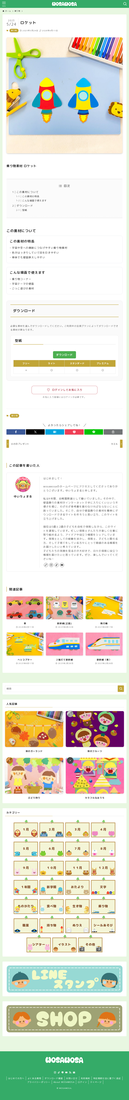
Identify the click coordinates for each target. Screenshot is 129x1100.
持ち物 (51, 925)
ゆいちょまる (23, 496)
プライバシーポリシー (38, 1082)
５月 (25, 848)
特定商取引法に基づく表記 (107, 1078)
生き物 (77, 906)
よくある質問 (34, 1078)
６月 (51, 848)
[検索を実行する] (121, 688)
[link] (46, 565)
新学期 (51, 887)
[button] (15, 432)
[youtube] (62, 565)
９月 (25, 868)
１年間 (26, 887)
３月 (77, 829)
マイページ (96, 1082)
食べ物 (51, 906)
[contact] (74, 1072)
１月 (25, 829)
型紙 (24, 210)
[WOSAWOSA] (64, 4)
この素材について (28, 192)
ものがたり (26, 906)
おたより (77, 887)
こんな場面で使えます (34, 200)
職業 (25, 925)
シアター (38, 944)
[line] (62, 1072)
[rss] (70, 1072)
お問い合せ (72, 1078)
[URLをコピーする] (113, 432)
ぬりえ (77, 925)
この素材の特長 (30, 196)
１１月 (77, 868)
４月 (103, 829)
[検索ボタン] (125, 4)
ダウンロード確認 (54, 1078)
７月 (77, 848)
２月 (51, 829)
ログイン (82, 1082)
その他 (90, 944)
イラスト (64, 944)
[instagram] (51, 565)
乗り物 (14, 30)
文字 (103, 887)
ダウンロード (25, 205)
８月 (103, 848)
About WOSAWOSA (63, 1082)
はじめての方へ (16, 1078)
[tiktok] (57, 565)
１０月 (51, 868)
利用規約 (85, 1078)
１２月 (103, 868)
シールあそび (103, 925)
